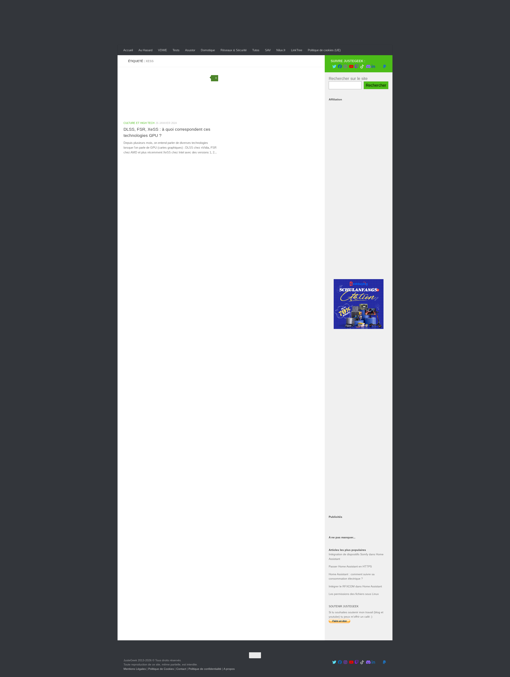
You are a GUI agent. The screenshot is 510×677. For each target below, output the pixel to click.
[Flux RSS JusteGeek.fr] (379, 67)
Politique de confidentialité (204, 668)
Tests (176, 50)
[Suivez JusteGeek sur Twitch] (357, 67)
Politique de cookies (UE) (324, 50)
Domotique (208, 50)
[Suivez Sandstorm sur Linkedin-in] (373, 67)
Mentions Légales (135, 668)
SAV (268, 50)
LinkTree (296, 50)
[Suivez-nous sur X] (334, 67)
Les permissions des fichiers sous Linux (354, 594)
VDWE (162, 50)
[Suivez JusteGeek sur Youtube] (351, 67)
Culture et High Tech (139, 123)
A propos (229, 668)
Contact (181, 668)
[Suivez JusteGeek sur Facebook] (340, 67)
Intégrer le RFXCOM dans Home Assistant (355, 586)
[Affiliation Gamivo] (358, 475)
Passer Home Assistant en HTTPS (350, 566)
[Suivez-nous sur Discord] (368, 67)
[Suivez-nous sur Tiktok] (362, 67)
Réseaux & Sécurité (234, 50)
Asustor (190, 50)
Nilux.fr (280, 50)
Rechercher (376, 85)
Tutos (255, 50)
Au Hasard (145, 50)
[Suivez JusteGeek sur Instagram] (345, 67)
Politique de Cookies (161, 668)
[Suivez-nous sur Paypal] (384, 67)
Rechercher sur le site (348, 78)
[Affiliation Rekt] (358, 504)
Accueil (128, 50)
